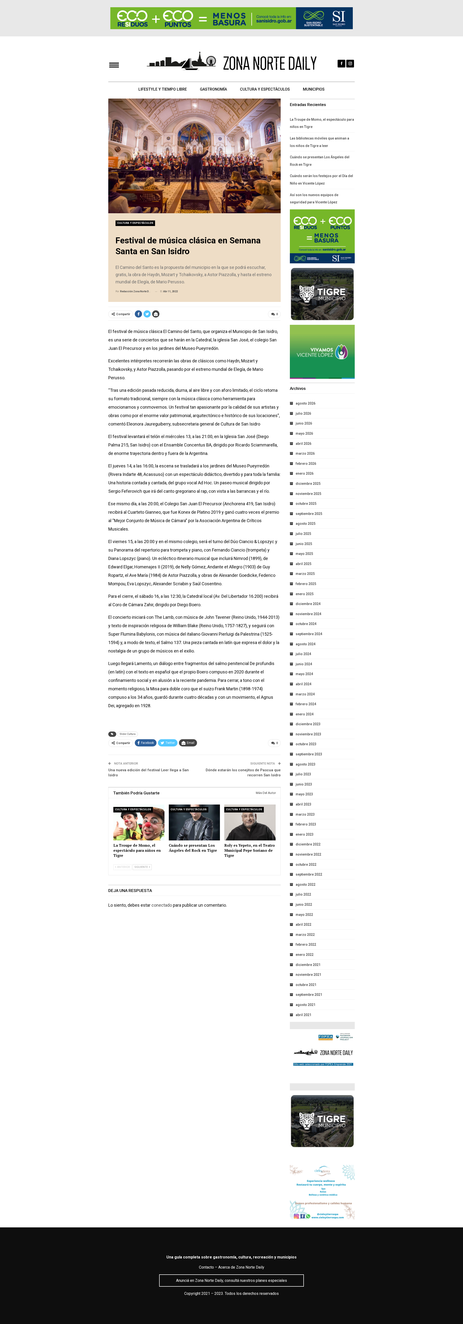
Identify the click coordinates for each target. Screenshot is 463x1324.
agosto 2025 (305, 524)
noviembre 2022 (308, 854)
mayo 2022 (304, 915)
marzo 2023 (305, 814)
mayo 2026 (304, 433)
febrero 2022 (306, 944)
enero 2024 (304, 714)
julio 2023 (303, 774)
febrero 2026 (306, 464)
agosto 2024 (305, 644)
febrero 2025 (306, 584)
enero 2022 (304, 955)
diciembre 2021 (308, 965)
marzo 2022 (305, 935)
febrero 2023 (306, 824)
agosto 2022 (305, 884)
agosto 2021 (305, 1005)
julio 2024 (303, 654)
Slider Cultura (128, 734)
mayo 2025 (304, 554)
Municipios (314, 89)
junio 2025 (304, 544)
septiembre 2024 (309, 634)
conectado (161, 905)
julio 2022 (303, 894)
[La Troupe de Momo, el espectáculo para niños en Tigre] (138, 822)
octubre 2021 (306, 985)
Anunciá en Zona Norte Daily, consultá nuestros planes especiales (231, 1280)
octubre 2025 (306, 504)
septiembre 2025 (309, 514)
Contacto (206, 1267)
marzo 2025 (305, 574)
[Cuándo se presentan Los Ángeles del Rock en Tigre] (194, 822)
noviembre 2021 (308, 975)
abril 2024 (303, 684)
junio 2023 (304, 784)
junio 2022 (304, 904)
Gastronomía (213, 89)
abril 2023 (303, 804)
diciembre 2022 (308, 844)
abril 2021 (303, 1015)
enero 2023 (304, 834)
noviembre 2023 (308, 734)
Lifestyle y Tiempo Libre (162, 89)
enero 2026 (304, 473)
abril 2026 (303, 444)
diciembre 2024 (308, 604)
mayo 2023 (304, 794)
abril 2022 (303, 924)
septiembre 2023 (309, 754)
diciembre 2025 (308, 484)
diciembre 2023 (308, 724)
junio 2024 (304, 664)
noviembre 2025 (308, 494)
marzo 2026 (305, 453)
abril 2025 (303, 564)
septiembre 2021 (309, 995)
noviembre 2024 (308, 614)
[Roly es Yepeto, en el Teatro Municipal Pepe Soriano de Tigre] (249, 822)
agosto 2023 (305, 764)
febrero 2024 (306, 704)
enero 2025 (304, 594)
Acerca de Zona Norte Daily (241, 1267)
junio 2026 (304, 423)
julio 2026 (303, 413)
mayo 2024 (304, 674)
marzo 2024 (305, 694)
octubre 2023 (306, 744)
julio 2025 (303, 534)
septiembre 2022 (309, 874)
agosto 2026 (305, 403)
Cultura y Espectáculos (265, 89)
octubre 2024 (306, 624)
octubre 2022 (306, 864)
